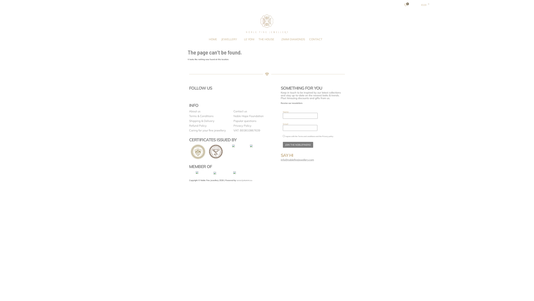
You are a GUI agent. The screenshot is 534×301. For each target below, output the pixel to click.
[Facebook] (192, 95)
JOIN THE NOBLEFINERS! (298, 144)
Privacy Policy (242, 125)
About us (195, 111)
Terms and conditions (306, 136)
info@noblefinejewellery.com (297, 159)
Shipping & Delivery (201, 121)
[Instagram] (200, 95)
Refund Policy (198, 125)
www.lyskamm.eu (244, 180)
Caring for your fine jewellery (207, 130)
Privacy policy (327, 136)
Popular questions (244, 121)
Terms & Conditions (201, 116)
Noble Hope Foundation (248, 116)
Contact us (240, 111)
